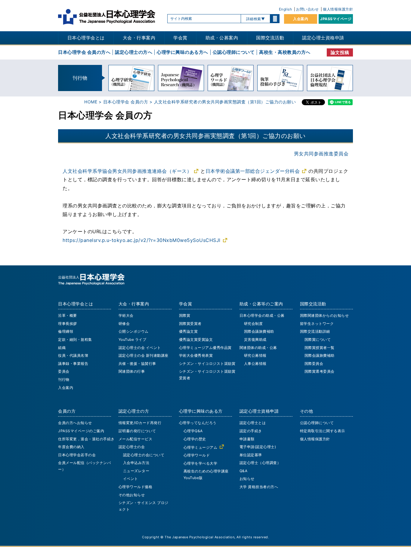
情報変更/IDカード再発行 (140, 422)
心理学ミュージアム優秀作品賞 (205, 347)
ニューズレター (136, 471)
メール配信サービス (136, 439)
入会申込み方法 (136, 462)
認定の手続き (250, 431)
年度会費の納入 (71, 447)
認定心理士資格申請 (323, 38)
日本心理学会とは (86, 38)
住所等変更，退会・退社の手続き (86, 439)
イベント (130, 478)
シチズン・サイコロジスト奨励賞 (207, 363)
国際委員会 (313, 363)
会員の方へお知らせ (75, 422)
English (285, 9)
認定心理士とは (252, 422)
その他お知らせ (132, 495)
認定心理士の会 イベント (140, 347)
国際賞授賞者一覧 (319, 347)
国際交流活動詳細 (315, 331)
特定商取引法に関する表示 (322, 431)
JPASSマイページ (335, 19)
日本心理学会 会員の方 (125, 101)
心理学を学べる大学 (201, 463)
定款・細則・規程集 (75, 339)
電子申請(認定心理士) (257, 447)
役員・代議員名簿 (73, 355)
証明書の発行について (137, 431)
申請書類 (247, 439)
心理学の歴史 (195, 439)
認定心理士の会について (144, 455)
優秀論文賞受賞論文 (196, 339)
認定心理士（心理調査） (260, 462)
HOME (90, 101)
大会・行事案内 (139, 38)
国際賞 (184, 315)
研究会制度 (253, 323)
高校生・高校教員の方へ (285, 52)
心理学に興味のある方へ (182, 52)
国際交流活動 (270, 38)
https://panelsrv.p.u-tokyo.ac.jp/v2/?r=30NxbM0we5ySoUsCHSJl (142, 240)
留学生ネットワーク (317, 323)
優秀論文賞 (188, 331)
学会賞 (180, 38)
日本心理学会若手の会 (77, 455)
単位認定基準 (250, 455)
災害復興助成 (255, 339)
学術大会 (126, 315)
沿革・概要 (67, 315)
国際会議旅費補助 (259, 331)
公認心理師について (234, 52)
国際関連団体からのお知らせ (324, 315)
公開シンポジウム (134, 331)
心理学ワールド (197, 455)
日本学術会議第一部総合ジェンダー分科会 (253, 171)
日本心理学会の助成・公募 (262, 315)
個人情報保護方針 (338, 9)
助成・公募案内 (222, 38)
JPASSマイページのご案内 (81, 431)
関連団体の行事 (132, 371)
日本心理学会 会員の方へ (84, 52)
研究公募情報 (255, 355)
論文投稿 (340, 52)
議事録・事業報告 (73, 363)
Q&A (243, 471)
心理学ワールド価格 (136, 486)
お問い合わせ (307, 9)
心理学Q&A (193, 431)
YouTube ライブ (133, 339)
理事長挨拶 (67, 323)
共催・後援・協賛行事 (137, 363)
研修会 (124, 323)
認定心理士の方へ (133, 52)
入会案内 (300, 19)
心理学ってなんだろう (198, 422)
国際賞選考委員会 (319, 371)
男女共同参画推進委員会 (321, 154)
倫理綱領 (65, 331)
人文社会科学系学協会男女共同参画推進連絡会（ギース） (127, 171)
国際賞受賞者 (190, 323)
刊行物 (64, 379)
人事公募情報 (255, 363)
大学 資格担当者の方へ (258, 486)
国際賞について (317, 339)
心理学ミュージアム (201, 447)
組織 (62, 347)
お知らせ (247, 478)
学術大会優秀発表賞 (196, 355)
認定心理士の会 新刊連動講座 (143, 355)
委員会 (64, 371)
